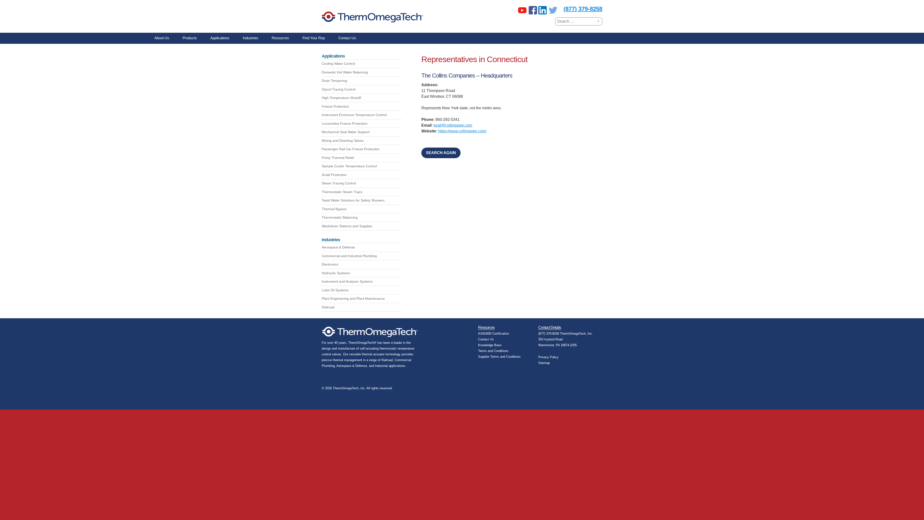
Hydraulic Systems (336, 273)
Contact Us (347, 38)
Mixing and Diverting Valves (343, 141)
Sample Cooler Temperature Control (349, 166)
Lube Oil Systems (335, 290)
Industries (250, 38)
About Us (161, 38)
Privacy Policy (548, 357)
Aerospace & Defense (338, 247)
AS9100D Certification (493, 333)
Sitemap (544, 363)
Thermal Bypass (334, 209)
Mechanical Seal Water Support (346, 132)
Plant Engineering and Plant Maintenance (353, 298)
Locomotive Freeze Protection (344, 123)
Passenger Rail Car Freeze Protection (350, 149)
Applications (219, 38)
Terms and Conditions (493, 351)
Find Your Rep (313, 38)
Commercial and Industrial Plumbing (349, 256)
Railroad (328, 307)
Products (190, 38)
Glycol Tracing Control (338, 89)
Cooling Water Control (338, 63)
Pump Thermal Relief (338, 158)
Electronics (330, 264)
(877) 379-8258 (583, 9)
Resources (280, 38)
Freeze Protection (335, 106)
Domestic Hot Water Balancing (345, 72)
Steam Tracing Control (339, 183)
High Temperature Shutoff (341, 98)
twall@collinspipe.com (453, 125)
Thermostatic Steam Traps (342, 192)
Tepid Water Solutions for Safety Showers (353, 200)
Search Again (441, 153)
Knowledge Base (489, 345)
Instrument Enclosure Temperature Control (354, 115)
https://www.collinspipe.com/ (462, 131)
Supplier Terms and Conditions (499, 356)
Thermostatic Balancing (340, 217)
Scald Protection (334, 175)
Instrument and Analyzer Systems (347, 281)
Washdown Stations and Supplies (347, 226)
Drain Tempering (334, 81)
